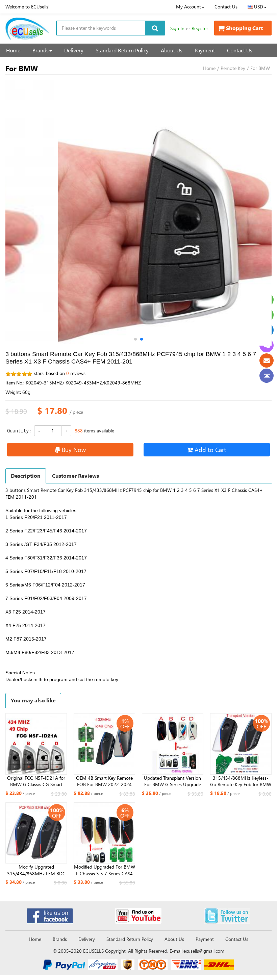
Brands (40, 50)
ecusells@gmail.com (203, 951)
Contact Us (226, 6)
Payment (205, 50)
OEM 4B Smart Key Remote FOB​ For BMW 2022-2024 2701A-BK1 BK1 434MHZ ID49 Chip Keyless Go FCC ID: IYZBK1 (104, 781)
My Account (188, 6)
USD (258, 6)
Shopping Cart (244, 27)
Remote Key (233, 68)
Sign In (177, 28)
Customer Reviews (75, 475)
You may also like (33, 700)
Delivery (73, 50)
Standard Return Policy (122, 50)
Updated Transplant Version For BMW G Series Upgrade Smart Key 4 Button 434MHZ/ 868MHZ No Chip (172, 781)
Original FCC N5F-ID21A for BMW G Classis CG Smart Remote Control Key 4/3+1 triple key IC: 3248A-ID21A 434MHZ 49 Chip (36, 781)
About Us (171, 50)
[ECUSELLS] (27, 29)
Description (26, 475)
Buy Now (74, 449)
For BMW (260, 68)
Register (200, 28)
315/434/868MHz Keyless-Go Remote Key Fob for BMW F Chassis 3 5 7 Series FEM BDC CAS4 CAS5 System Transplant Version (240, 781)
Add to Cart (210, 449)
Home (13, 50)
